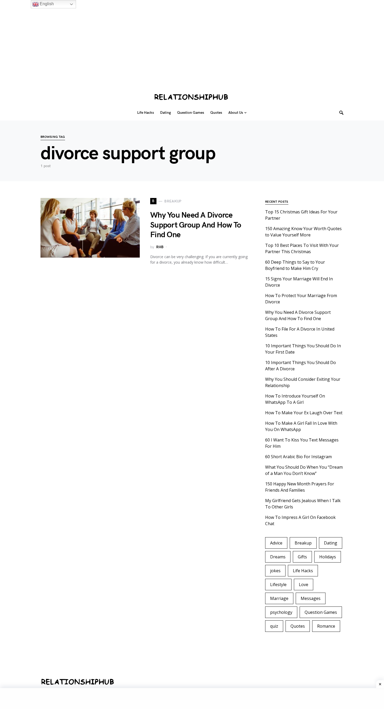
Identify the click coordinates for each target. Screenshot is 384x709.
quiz (274, 626)
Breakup (303, 543)
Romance (326, 626)
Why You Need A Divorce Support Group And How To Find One (195, 225)
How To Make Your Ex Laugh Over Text (303, 413)
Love (303, 584)
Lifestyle (278, 584)
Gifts (302, 557)
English (46, 4)
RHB (160, 247)
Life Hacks (303, 571)
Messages (311, 598)
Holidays (327, 557)
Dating (330, 543)
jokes (275, 571)
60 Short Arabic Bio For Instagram (298, 457)
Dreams (278, 557)
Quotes (297, 626)
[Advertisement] (156, 49)
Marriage (279, 598)
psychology (281, 612)
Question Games (321, 612)
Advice (276, 543)
